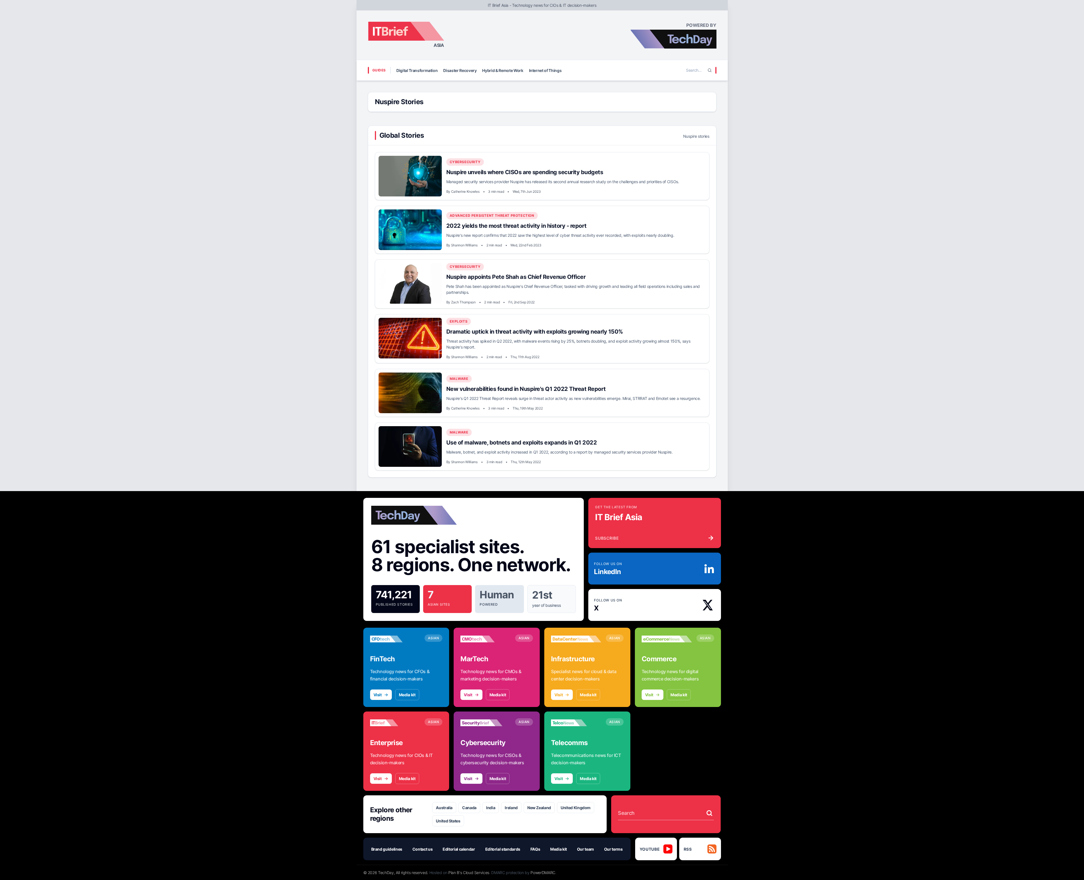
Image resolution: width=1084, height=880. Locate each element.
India (490, 807)
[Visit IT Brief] (395, 722)
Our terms (613, 849)
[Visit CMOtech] (485, 638)
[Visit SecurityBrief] (485, 722)
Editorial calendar (459, 849)
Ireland (511, 807)
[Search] (709, 70)
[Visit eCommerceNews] (667, 638)
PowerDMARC (542, 872)
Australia (444, 807)
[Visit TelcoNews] (576, 722)
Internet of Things (545, 70)
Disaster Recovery (460, 70)
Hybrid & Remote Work (502, 70)
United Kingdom (576, 807)
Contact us (422, 849)
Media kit (407, 694)
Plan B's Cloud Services (468, 872)
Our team (585, 849)
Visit (377, 694)
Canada (469, 807)
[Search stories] (709, 813)
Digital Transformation (417, 70)
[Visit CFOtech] (395, 638)
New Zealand (539, 807)
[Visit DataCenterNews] (576, 638)
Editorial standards (502, 849)
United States (448, 820)
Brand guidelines (386, 849)
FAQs (535, 849)
